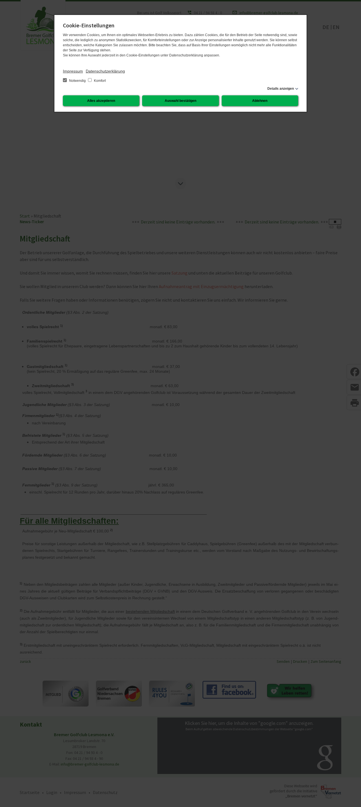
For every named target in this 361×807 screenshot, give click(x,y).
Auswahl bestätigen (180, 101)
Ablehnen (259, 101)
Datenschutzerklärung (105, 71)
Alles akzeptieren (101, 101)
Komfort (99, 81)
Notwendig (77, 81)
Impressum (73, 71)
